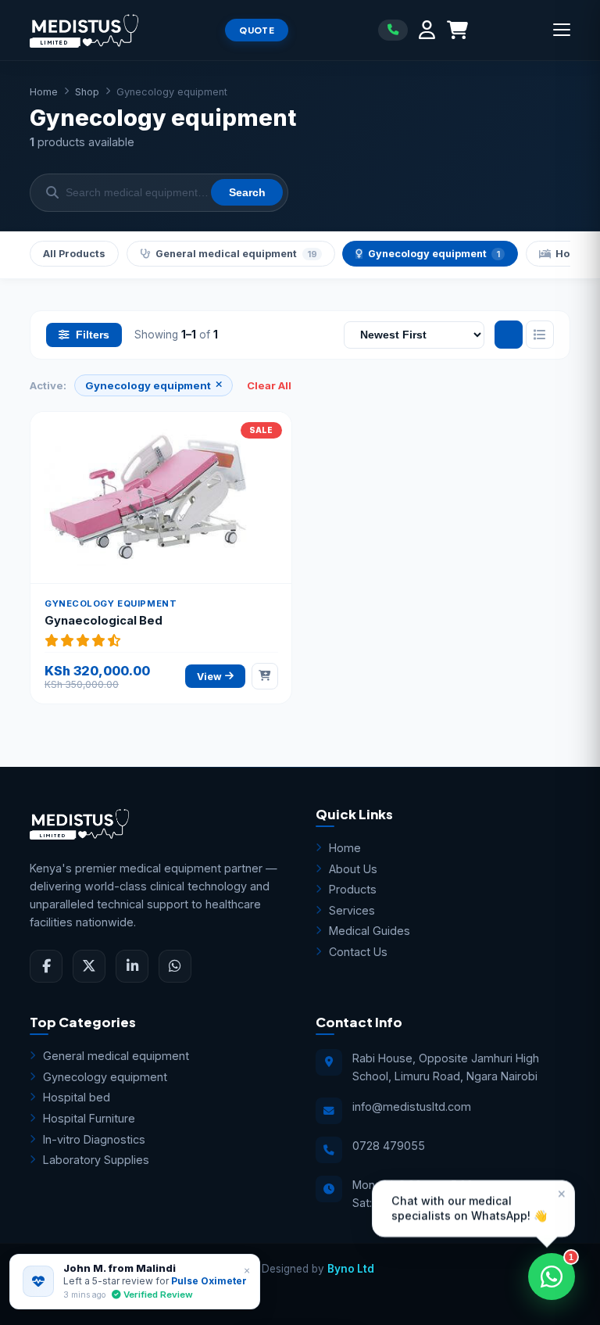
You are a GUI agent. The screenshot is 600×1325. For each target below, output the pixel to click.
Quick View (170, 482)
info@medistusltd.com (411, 1106)
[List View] (540, 335)
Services (352, 910)
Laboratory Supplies (96, 1159)
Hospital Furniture (89, 1118)
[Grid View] (509, 335)
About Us (353, 869)
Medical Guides (369, 930)
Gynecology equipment (434, 254)
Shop (87, 92)
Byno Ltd (350, 1268)
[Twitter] (89, 966)
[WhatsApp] (175, 966)
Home (44, 92)
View (209, 676)
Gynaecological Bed (103, 621)
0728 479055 (388, 1145)
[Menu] (561, 29)
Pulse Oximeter (209, 1281)
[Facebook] (46, 966)
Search (247, 193)
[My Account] (427, 30)
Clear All (269, 385)
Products (353, 889)
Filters (92, 335)
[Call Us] (393, 30)
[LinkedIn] (132, 966)
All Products (74, 254)
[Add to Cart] (265, 676)
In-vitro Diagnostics (94, 1139)
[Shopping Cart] (457, 30)
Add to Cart (169, 513)
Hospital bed (76, 1097)
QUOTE (256, 30)
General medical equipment (235, 254)
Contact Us (358, 951)
